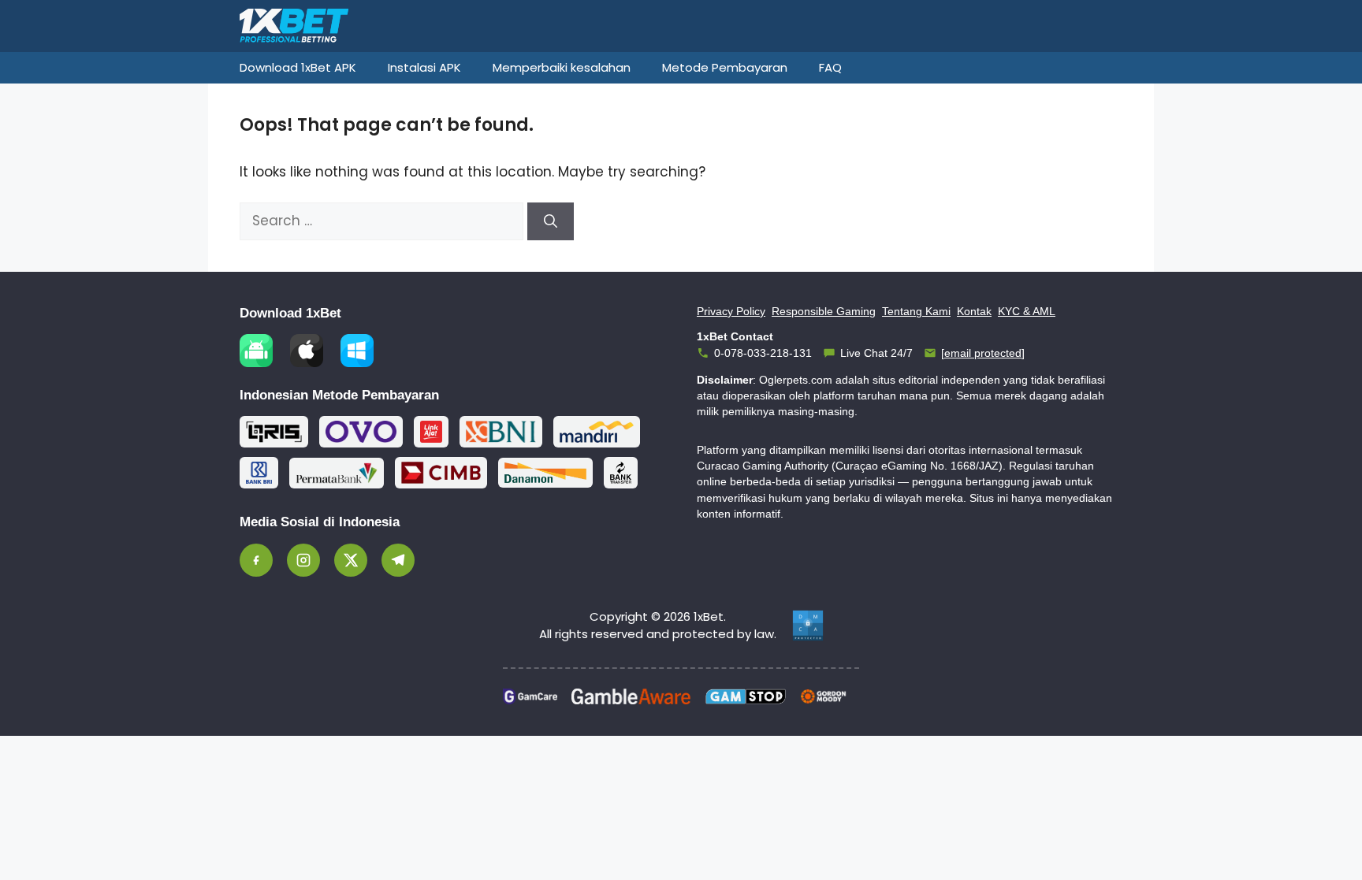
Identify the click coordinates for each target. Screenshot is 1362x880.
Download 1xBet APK (298, 67)
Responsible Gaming (824, 311)
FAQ (830, 67)
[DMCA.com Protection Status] (808, 625)
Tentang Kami (916, 311)
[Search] (550, 221)
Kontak (974, 311)
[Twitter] (350, 560)
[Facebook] (256, 560)
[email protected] (983, 353)
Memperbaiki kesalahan (562, 67)
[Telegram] (398, 560)
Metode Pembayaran (724, 67)
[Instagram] (303, 560)
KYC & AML (1026, 311)
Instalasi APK (424, 67)
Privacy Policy (731, 311)
